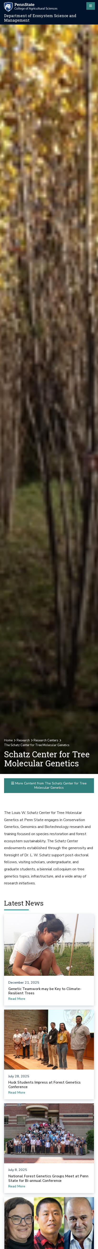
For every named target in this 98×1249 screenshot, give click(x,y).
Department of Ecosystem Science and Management (40, 18)
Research (23, 740)
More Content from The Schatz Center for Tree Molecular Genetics (50, 785)
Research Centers (46, 740)
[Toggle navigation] (90, 6)
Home (8, 740)
